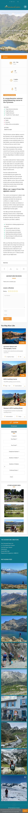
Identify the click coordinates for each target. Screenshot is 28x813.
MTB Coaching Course (10, 379)
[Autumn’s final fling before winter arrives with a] (14, 576)
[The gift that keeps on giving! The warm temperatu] (14, 602)
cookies (17, 811)
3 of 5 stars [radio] (13, 291)
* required (14, 436)
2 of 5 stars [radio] (11, 291)
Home (2, 12)
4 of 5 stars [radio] (15, 291)
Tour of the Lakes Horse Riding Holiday (14, 511)
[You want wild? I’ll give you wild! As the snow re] (14, 735)
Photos (5, 262)
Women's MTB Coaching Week (13, 408)
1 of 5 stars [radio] (9, 291)
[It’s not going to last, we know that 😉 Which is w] (14, 629)
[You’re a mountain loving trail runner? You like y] (14, 682)
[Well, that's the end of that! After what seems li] (14, 762)
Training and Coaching (9, 95)
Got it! (25, 810)
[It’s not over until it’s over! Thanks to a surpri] (14, 788)
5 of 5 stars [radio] (17, 291)
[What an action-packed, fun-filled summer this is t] (14, 655)
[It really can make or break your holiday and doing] (14, 709)
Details (5, 57)
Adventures (8, 12)
